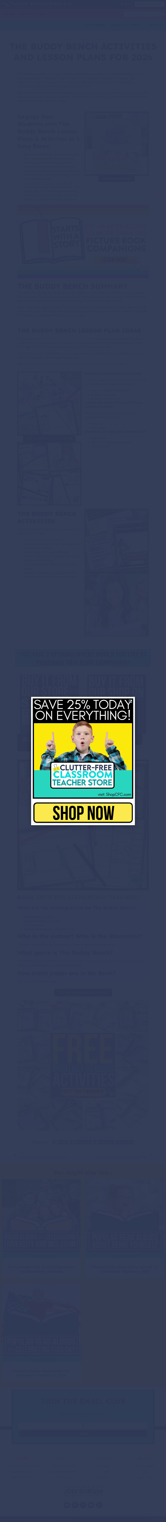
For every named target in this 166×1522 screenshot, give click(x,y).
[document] (83, 761)
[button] (130, 701)
